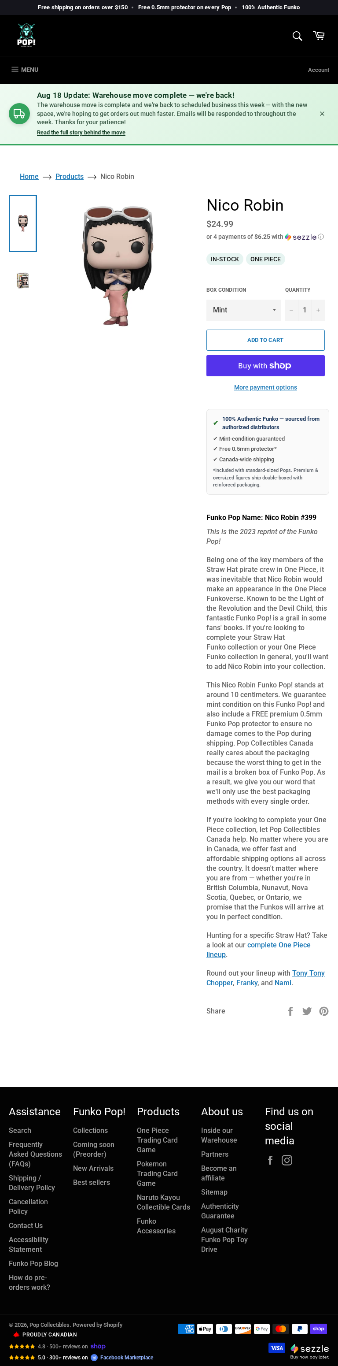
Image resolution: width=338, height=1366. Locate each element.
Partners (214, 1154)
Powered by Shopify (97, 1324)
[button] (267, 237)
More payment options (265, 387)
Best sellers (91, 1182)
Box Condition (226, 290)
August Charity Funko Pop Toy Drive (224, 1240)
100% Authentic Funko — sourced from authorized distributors (266, 423)
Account (318, 70)
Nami (283, 983)
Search (20, 1130)
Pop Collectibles (49, 1324)
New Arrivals (93, 1168)
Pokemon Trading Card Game (157, 1174)
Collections (90, 1130)
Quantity (297, 290)
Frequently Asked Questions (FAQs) (35, 1154)
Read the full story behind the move (81, 132)
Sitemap (214, 1192)
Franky (246, 983)
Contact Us (26, 1225)
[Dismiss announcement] (322, 114)
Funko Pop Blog (33, 1263)
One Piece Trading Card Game (157, 1140)
